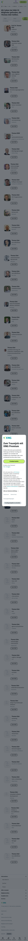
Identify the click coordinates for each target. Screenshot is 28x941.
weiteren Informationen (12, 486)
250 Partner (16, 472)
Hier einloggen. (7, 467)
